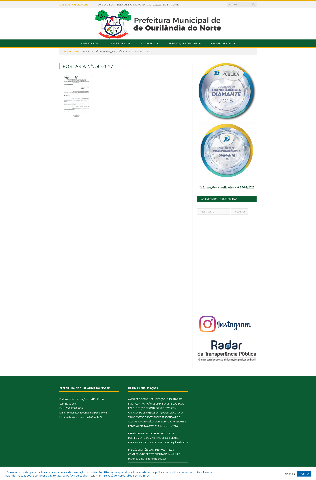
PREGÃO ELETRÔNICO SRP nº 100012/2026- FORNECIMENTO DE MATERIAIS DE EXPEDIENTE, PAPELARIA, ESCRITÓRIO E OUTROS (153, 438)
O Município (118, 43)
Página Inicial (90, 43)
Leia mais (96, 475)
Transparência (221, 43)
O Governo (147, 43)
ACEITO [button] (304, 473)
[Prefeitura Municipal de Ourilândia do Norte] (158, 23)
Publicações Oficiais (183, 43)
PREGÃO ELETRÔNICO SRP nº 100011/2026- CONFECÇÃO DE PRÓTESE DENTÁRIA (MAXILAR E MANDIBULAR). (154, 454)
